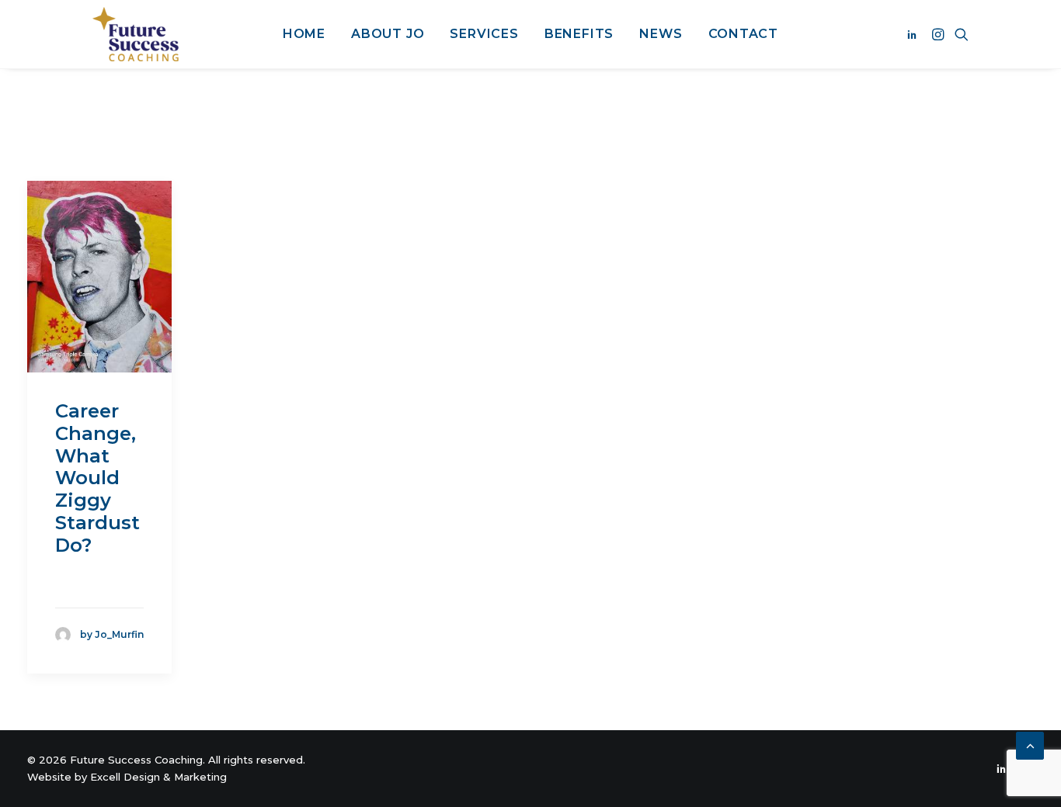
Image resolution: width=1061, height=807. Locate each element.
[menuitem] (304, 34)
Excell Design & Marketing (158, 777)
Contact (743, 33)
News (660, 33)
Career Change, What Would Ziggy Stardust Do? (97, 478)
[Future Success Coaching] (135, 34)
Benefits (579, 33)
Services (484, 33)
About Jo (387, 33)
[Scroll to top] (1030, 745)
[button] (914, 34)
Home (304, 33)
